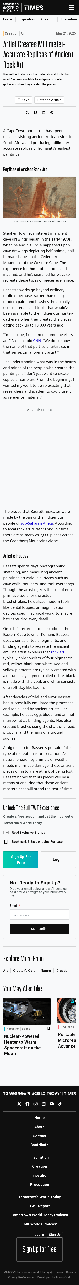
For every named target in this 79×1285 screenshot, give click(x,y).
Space (26, 1028)
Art (23, 33)
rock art (57, 652)
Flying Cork (63, 1277)
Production (67, 1027)
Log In (58, 859)
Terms (59, 1272)
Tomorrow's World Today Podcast (39, 1215)
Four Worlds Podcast (40, 1224)
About (39, 1127)
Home (7, 19)
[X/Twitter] (19, 1103)
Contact (39, 1136)
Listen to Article (49, 100)
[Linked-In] (43, 1103)
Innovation (69, 19)
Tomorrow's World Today (39, 1197)
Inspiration (27, 19)
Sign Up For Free (21, 860)
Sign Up (55, 1235)
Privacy (71, 1272)
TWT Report (39, 1206)
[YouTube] (51, 1103)
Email (14, 906)
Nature (46, 971)
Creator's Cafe (24, 971)
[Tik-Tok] (59, 1103)
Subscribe (39, 929)
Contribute (39, 1145)
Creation (47, 19)
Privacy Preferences (21, 1277)
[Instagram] (35, 1103)
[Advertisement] (39, 458)
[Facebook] (27, 1103)
